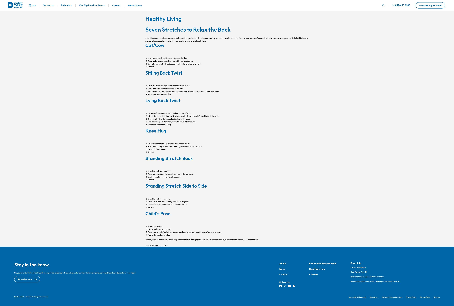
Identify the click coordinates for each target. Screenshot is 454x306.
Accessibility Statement (357, 297)
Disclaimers (374, 297)
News (282, 268)
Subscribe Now (24, 279)
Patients (65, 5)
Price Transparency (358, 267)
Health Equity (135, 5)
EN (33, 5)
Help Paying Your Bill (358, 272)
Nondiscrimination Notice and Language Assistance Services (374, 281)
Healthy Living (317, 268)
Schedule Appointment (430, 5)
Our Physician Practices (91, 5)
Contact (283, 274)
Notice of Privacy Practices (392, 297)
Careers (116, 5)
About (282, 263)
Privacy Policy (411, 297)
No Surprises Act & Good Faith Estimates (367, 277)
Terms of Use (425, 297)
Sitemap (437, 297)
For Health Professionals (322, 263)
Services (47, 5)
